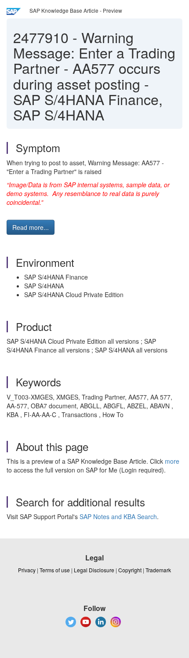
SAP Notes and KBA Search (118, 516)
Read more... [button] (30, 227)
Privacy (27, 570)
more (172, 461)
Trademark (158, 570)
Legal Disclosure (94, 570)
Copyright (130, 570)
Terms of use (55, 570)
